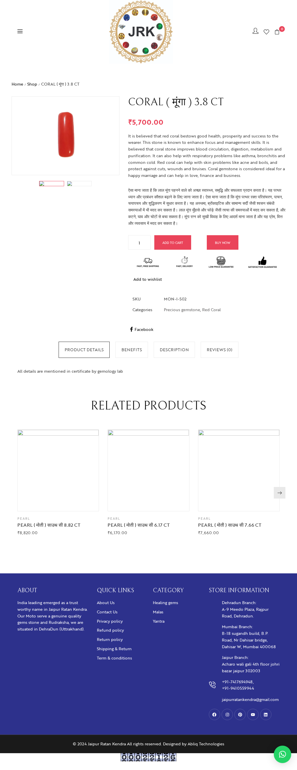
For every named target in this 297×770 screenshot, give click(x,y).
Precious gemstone (182, 310)
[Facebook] (214, 714)
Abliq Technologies (206, 744)
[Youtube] (252, 714)
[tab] (84, 350)
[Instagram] (227, 714)
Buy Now (222, 242)
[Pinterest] (240, 714)
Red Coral (211, 310)
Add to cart (172, 242)
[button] (279, 493)
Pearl (23, 518)
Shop (32, 84)
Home (17, 84)
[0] (277, 32)
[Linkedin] (265, 714)
